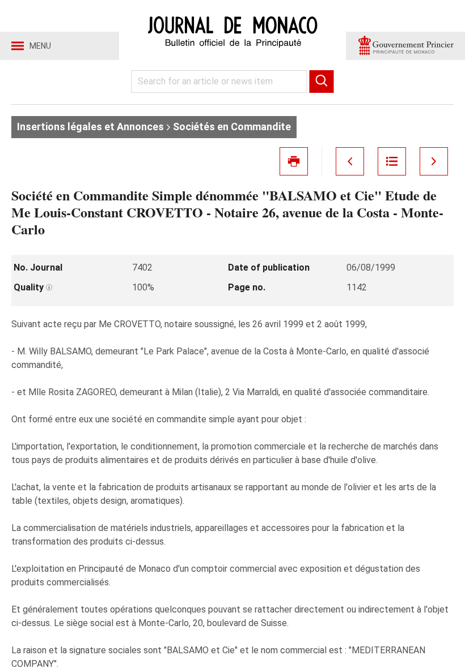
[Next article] (434, 161)
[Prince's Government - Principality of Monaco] (405, 46)
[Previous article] (350, 161)
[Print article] (294, 161)
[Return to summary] (392, 161)
